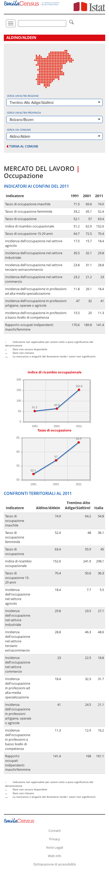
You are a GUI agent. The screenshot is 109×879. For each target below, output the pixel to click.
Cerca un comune (19, 129)
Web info (54, 856)
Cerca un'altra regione (23, 96)
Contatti (54, 830)
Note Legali (54, 847)
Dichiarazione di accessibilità (54, 864)
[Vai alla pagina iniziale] (32, 3)
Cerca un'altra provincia (24, 112)
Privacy (54, 839)
